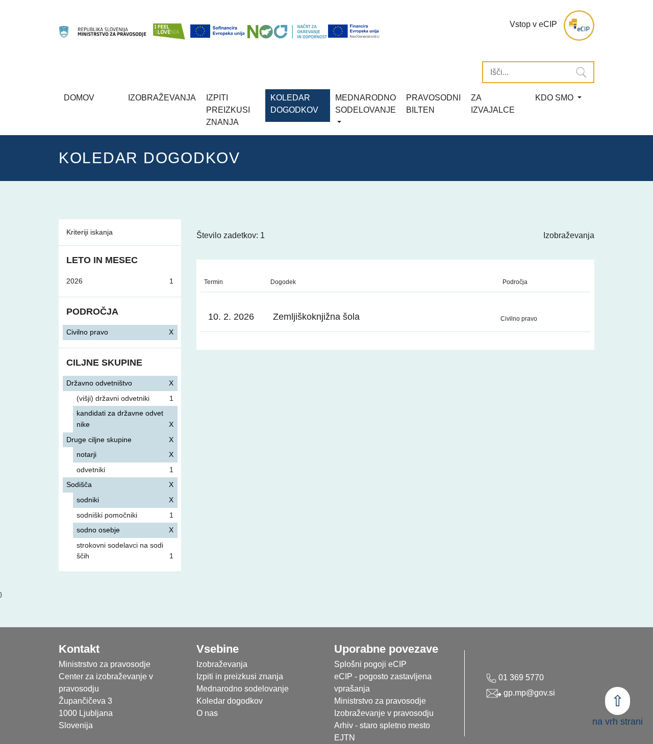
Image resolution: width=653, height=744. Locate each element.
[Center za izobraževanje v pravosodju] (103, 26)
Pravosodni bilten (433, 103)
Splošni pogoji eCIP (370, 664)
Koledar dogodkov (229, 701)
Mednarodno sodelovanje (242, 688)
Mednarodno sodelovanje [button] (365, 103)
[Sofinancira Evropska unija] (218, 31)
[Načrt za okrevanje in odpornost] (287, 31)
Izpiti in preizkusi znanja (239, 676)
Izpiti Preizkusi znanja (228, 109)
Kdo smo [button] (555, 97)
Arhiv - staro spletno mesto (382, 725)
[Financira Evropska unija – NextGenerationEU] (354, 31)
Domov (79, 97)
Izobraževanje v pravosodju (384, 713)
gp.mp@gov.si (528, 692)
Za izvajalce (493, 103)
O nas (207, 713)
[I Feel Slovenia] (169, 26)
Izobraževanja (162, 97)
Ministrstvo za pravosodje (380, 701)
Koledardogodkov (294, 103)
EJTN (344, 737)
